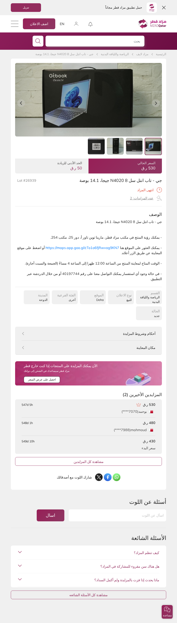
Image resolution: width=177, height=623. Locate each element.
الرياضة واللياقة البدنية (115, 54)
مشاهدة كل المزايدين (89, 461)
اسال (50, 515)
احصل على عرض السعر (42, 379)
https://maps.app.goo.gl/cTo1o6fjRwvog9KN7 (82, 248)
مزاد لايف (142, 54)
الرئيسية (161, 54)
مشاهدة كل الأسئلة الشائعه (88, 595)
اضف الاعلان (39, 24)
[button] (167, 612)
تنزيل (26, 7)
